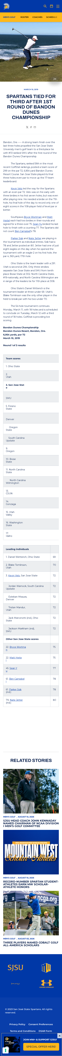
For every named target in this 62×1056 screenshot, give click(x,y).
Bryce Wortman (33, 217)
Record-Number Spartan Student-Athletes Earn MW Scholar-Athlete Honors (31, 884)
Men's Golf (9, 817)
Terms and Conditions (22, 1031)
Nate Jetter (34, 238)
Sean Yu (37, 224)
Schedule (51, 17)
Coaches (37, 17)
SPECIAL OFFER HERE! (42, 1047)
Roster (25, 17)
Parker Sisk (17, 238)
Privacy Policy (17, 1024)
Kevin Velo (16, 188)
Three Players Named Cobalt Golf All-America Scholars (30, 944)
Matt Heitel (14, 659)
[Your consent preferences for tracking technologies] (6, 1050)
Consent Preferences (40, 1024)
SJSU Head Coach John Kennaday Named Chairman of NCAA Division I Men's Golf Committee (31, 823)
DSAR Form (45, 1031)
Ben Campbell (23, 231)
